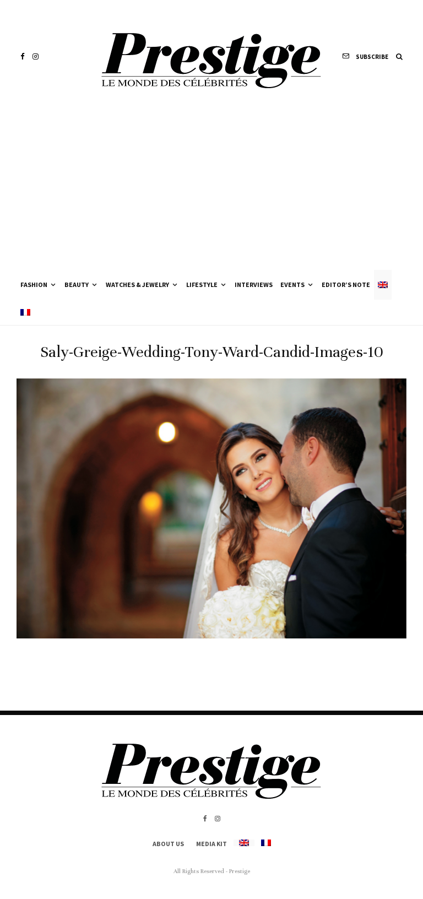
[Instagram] (35, 56)
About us (168, 844)
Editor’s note (346, 284)
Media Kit (211, 844)
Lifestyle (202, 284)
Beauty (76, 284)
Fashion (33, 284)
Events (292, 284)
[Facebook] (23, 56)
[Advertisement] (211, 187)
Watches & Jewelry (137, 284)
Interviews (254, 284)
